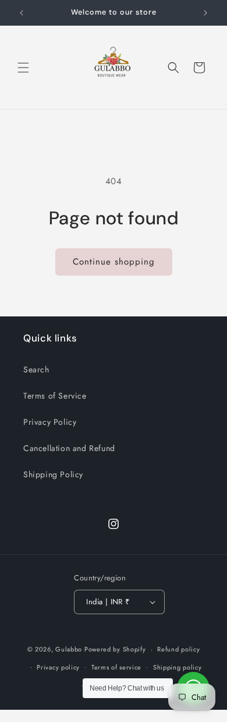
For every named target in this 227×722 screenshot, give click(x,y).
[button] (23, 67)
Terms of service (116, 667)
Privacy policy (58, 667)
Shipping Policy (53, 474)
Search (36, 369)
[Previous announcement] (21, 13)
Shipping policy (177, 667)
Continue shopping (114, 261)
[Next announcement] (205, 13)
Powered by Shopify (115, 649)
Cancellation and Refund (69, 448)
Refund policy (178, 649)
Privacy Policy (49, 422)
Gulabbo (69, 649)
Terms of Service (55, 395)
